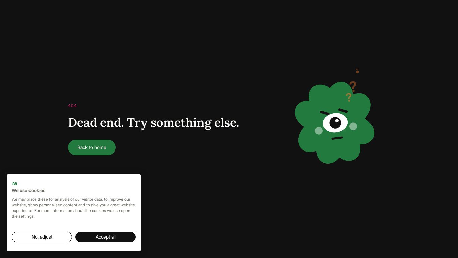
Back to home (91, 147)
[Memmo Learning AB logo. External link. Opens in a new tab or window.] (15, 184)
